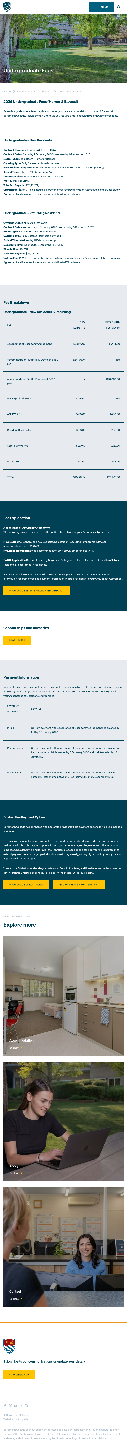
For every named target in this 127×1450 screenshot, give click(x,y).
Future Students (26, 91)
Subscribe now (19, 1374)
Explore (14, 1047)
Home (7, 91)
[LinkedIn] (21, 1405)
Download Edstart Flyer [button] (26, 884)
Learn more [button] (17, 640)
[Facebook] (5, 1405)
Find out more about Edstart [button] (79, 884)
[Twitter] (10, 1405)
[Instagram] (26, 1405)
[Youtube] (15, 1405)
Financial (47, 91)
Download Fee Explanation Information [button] (36, 590)
